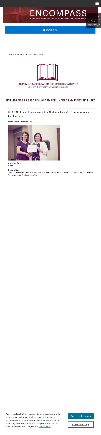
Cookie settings (52, 423)
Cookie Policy (45, 426)
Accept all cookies (81, 416)
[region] (50, 420)
